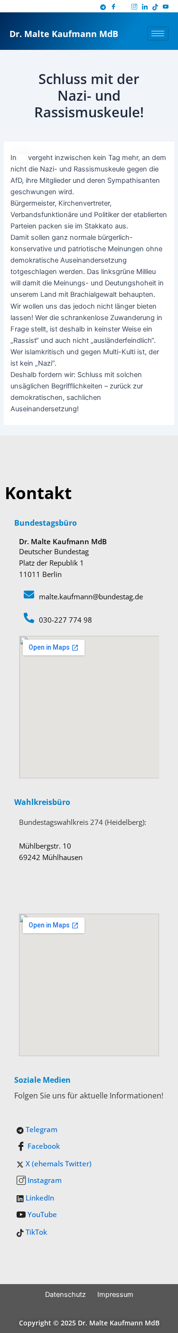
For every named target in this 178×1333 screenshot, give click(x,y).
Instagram (44, 1180)
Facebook (43, 1146)
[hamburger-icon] (158, 33)
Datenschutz (65, 1294)
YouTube (41, 1214)
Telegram (40, 1129)
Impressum (115, 1294)
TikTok (35, 1232)
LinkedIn (39, 1197)
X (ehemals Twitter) (58, 1163)
